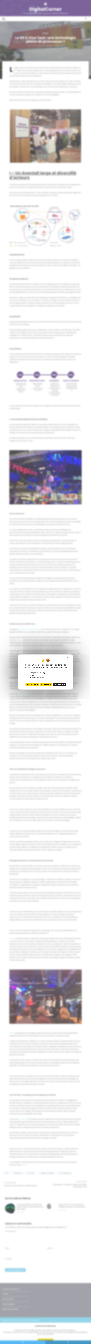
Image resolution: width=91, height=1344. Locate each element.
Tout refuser (46, 685)
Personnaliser (59, 685)
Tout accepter (32, 685)
